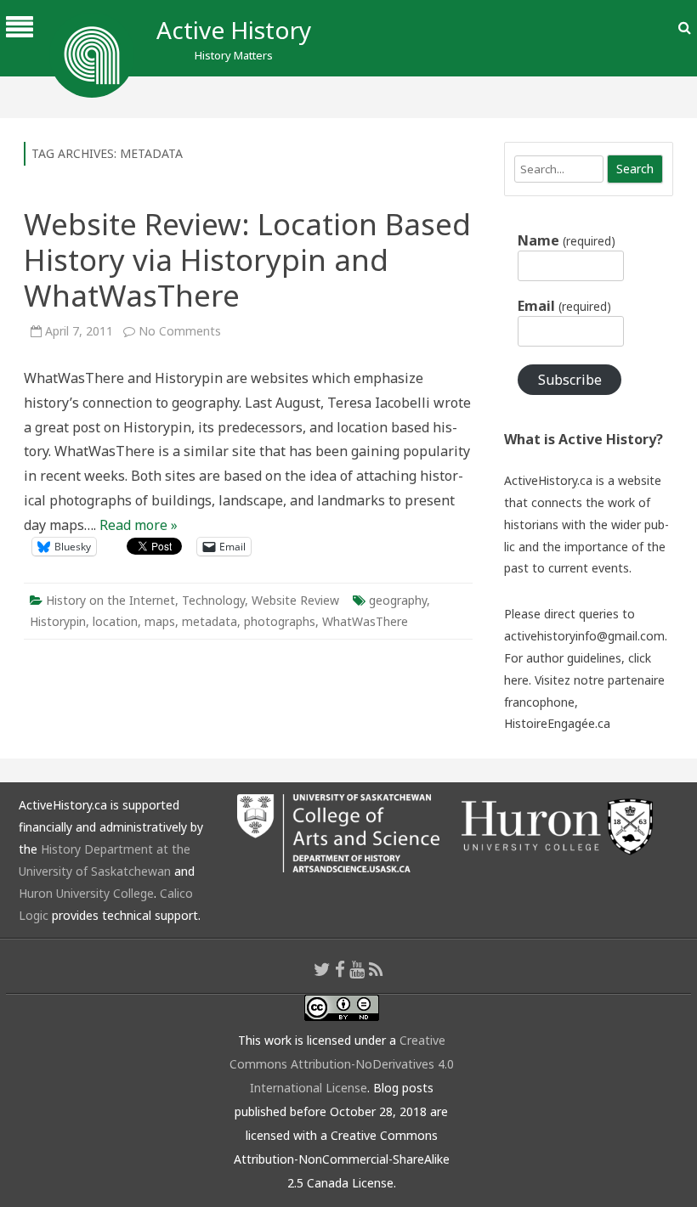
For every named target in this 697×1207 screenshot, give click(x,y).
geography (398, 600)
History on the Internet (110, 600)
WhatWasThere (365, 621)
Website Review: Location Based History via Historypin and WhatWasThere (247, 259)
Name (566, 240)
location (115, 621)
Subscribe (570, 379)
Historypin (58, 621)
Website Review (295, 600)
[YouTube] (357, 969)
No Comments (180, 331)
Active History (233, 29)
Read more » (138, 525)
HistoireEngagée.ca (557, 723)
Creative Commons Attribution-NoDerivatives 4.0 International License (342, 1064)
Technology (213, 600)
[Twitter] (322, 969)
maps (159, 621)
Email (564, 306)
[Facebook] (340, 969)
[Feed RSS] (376, 969)
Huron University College (86, 893)
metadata (209, 621)
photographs (279, 621)
